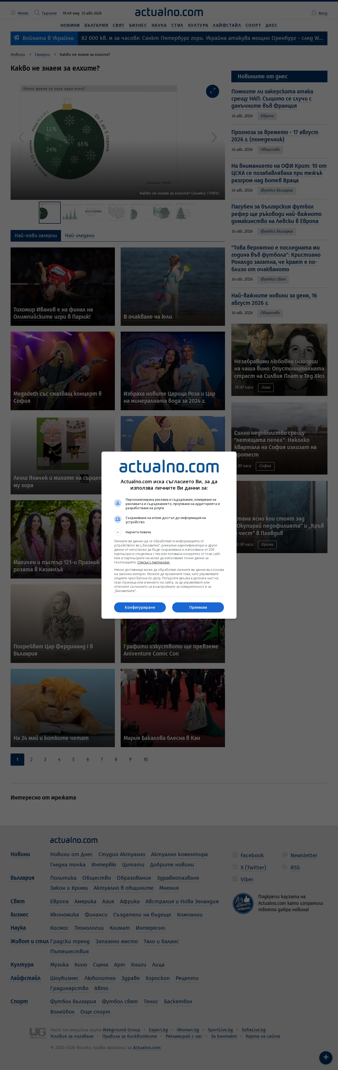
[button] (169, 532)
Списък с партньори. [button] (153, 562)
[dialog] (169, 535)
